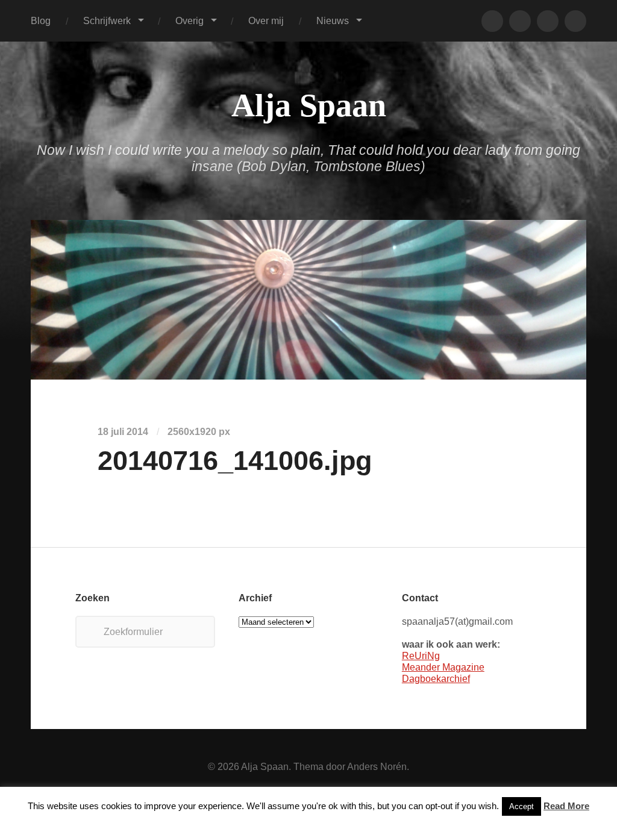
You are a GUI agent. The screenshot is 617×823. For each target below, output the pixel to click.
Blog (41, 20)
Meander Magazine (443, 667)
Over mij (266, 20)
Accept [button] (521, 806)
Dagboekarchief (436, 678)
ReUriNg (421, 655)
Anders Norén (377, 766)
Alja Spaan (308, 105)
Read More (566, 806)
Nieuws (332, 20)
